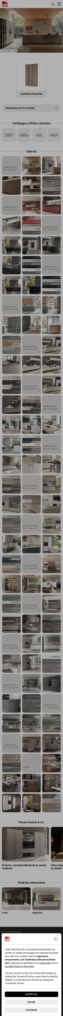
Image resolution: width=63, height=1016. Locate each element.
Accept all (31, 994)
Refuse (31, 1002)
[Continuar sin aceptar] (55, 938)
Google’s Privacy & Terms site (19, 966)
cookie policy (45, 963)
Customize (31, 1010)
